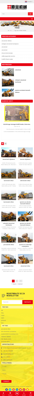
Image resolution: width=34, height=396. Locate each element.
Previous (1, 118)
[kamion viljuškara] (25, 152)
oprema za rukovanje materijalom (25, 245)
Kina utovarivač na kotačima (8, 331)
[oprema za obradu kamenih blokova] (25, 195)
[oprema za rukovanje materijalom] (25, 238)
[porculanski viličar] (8, 238)
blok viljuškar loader (6, 339)
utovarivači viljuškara (9, 159)
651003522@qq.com (8, 354)
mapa (2, 315)
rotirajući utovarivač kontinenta (20, 81)
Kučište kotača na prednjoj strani (9, 334)
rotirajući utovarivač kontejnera (10, 44)
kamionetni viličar (9, 202)
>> (20, 281)
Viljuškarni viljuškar (6, 336)
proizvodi (3, 320)
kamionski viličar (9, 181)
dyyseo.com (29, 386)
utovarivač (4, 47)
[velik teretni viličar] (25, 174)
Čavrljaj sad (17, 393)
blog (2, 313)
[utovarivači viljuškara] (8, 152)
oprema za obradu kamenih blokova (22, 91)
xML (2, 310)
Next (32, 118)
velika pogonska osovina (8, 56)
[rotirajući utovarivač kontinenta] (8, 216)
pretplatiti (27, 302)
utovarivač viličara (6, 41)
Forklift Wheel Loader (7, 59)
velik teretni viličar (25, 181)
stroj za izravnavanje (7, 53)
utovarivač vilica (25, 266)
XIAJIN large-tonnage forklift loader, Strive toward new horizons (17, 124)
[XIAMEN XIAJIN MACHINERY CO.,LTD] (17, 7)
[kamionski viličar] (8, 174)
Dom (11, 30)
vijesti (2, 318)
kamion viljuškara (25, 159)
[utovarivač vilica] (25, 259)
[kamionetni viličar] (8, 195)
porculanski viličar (8, 245)
